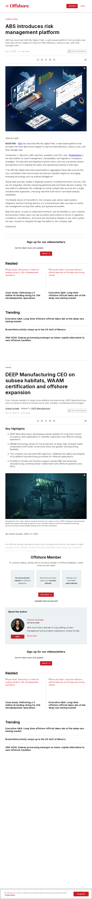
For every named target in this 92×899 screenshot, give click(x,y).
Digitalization (75, 155)
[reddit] (50, 60)
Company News (11, 19)
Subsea (8, 367)
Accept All (81, 894)
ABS (20, 143)
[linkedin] (42, 60)
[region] (46, 894)
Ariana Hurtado (12, 408)
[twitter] (46, 60)
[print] (85, 60)
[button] (7, 6)
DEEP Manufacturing (40, 408)
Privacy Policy (10, 895)
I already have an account (46, 601)
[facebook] (38, 60)
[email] (54, 60)
